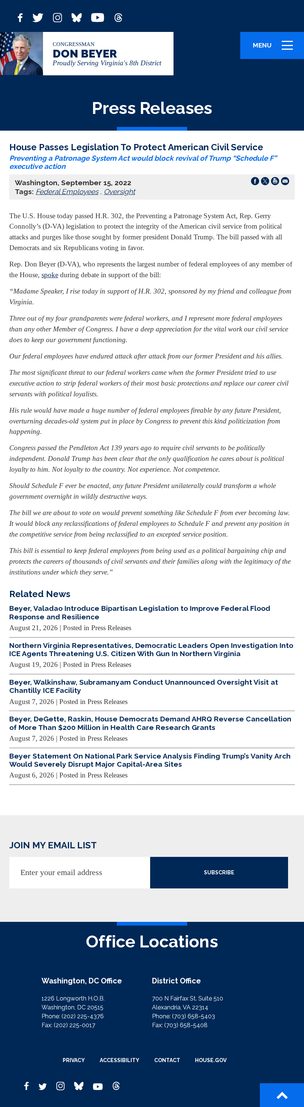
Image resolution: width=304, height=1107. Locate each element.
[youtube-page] (97, 17)
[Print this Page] (275, 182)
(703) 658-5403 (193, 1016)
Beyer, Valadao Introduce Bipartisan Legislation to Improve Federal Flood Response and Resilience (139, 612)
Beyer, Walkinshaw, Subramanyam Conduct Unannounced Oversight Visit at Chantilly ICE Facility (143, 686)
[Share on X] (265, 182)
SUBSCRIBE (219, 872)
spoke (50, 275)
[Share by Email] (285, 182)
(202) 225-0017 (74, 1025)
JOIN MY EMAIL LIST (53, 845)
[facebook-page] (20, 17)
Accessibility (119, 1060)
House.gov (211, 1060)
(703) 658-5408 (186, 1025)
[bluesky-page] (77, 17)
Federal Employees (67, 191)
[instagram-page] (57, 17)
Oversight (119, 191)
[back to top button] (282, 1095)
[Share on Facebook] (255, 182)
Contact (167, 1060)
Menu (275, 49)
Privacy (74, 1060)
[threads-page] (118, 17)
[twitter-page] (37, 17)
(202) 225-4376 (83, 1016)
